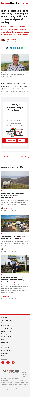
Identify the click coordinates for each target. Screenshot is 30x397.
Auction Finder (5, 350)
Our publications (6, 337)
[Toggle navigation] (26, 3)
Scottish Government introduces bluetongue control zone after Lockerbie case (12, 195)
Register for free (11, 141)
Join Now (21, 141)
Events (3, 339)
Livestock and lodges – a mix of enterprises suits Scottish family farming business (12, 279)
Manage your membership (9, 334)
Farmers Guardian (11, 39)
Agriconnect (4, 345)
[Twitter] (2, 362)
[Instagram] (13, 362)
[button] (23, 3)
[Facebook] (8, 362)
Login (15, 116)
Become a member (7, 331)
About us (4, 317)
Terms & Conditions (7, 328)
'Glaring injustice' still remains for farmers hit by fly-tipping (13, 237)
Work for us (4, 323)
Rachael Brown (8, 208)
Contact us (4, 353)
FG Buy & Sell (5, 342)
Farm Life (4, 190)
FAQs (2, 356)
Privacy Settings (6, 326)
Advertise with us (6, 320)
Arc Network (5, 348)
